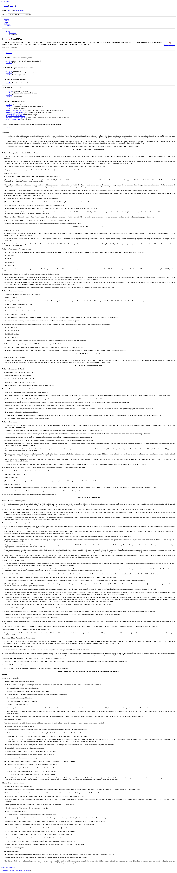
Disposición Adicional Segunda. (15, 112)
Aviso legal (26, 870)
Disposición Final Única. (13, 119)
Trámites (6, 20)
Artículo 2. (9, 63)
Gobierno (7, 24)
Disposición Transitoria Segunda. (15, 117)
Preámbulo (9, 53)
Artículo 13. (9, 108)
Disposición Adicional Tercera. (15, 114)
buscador (5, 14)
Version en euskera (169, 46)
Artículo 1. (9, 61)
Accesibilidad (18, 870)
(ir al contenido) (5, 1)
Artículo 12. (9, 106)
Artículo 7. (9, 91)
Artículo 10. (9, 96)
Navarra (6, 19)
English (22, 10)
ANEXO (8, 128)
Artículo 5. (9, 75)
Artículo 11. (9, 105)
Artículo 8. (9, 93)
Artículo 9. (9, 95)
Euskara (10, 10)
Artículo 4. (9, 73)
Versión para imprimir (169, 45)
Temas (6, 22)
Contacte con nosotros (7, 870)
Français (16, 10)
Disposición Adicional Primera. (15, 110)
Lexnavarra (12, 33)
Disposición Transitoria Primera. (15, 116)
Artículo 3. (9, 71)
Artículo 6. (9, 83)
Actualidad (7, 25)
